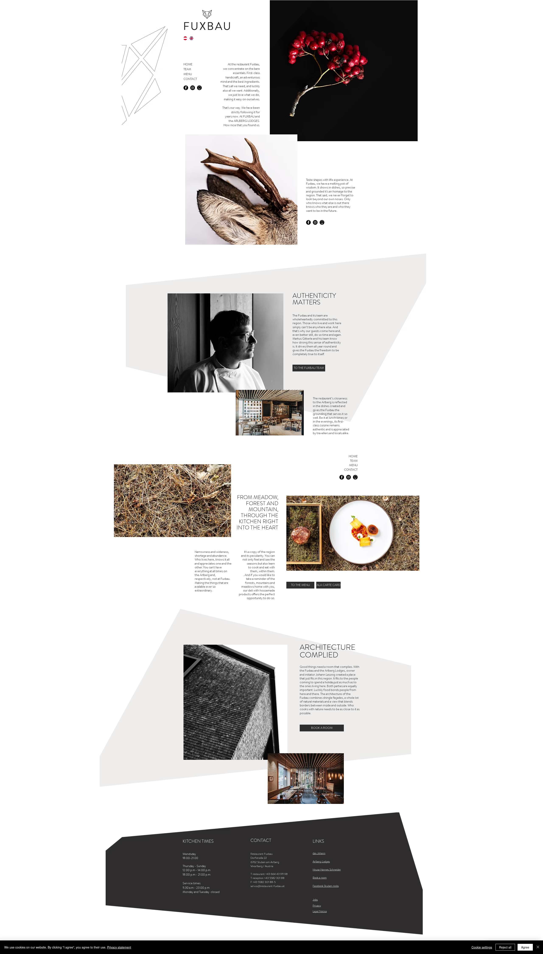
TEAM (187, 69)
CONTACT (190, 79)
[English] (191, 38)
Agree (525, 947)
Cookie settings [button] (482, 947)
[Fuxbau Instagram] (192, 87)
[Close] (537, 947)
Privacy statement (119, 947)
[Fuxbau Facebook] (185, 87)
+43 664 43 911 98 (276, 874)
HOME (187, 64)
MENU (187, 74)
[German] (185, 38)
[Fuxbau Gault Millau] (199, 87)
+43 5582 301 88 (274, 878)
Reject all (505, 947)
